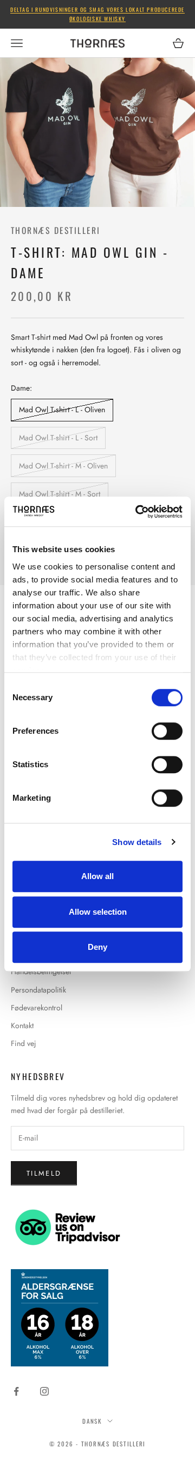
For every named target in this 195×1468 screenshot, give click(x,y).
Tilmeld (44, 1173)
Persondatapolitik (38, 989)
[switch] (167, 731)
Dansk (92, 1421)
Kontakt (22, 1025)
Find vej (23, 1043)
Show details (136, 842)
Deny (97, 946)
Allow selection (98, 911)
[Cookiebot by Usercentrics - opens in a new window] (138, 512)
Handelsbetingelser (41, 971)
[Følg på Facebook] (16, 1391)
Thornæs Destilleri (56, 230)
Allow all (97, 876)
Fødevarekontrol (36, 1007)
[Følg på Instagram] (44, 1391)
